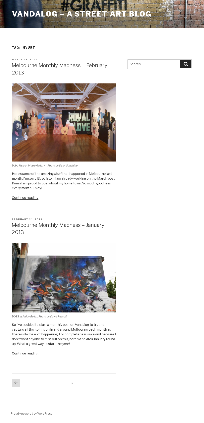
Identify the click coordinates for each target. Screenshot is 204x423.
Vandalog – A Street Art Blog (82, 14)
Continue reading (25, 198)
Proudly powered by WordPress (31, 413)
